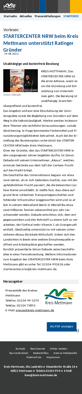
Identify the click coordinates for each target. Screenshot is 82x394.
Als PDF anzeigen (61, 326)
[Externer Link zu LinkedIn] (40, 387)
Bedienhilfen (41, 353)
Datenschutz (33, 357)
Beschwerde (37, 348)
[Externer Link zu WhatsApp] (60, 387)
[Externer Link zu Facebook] (11, 387)
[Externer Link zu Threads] (30, 387)
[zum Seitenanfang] (78, 330)
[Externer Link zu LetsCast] (70, 387)
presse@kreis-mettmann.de (35, 310)
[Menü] (76, 6)
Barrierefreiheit (18, 353)
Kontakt (20, 348)
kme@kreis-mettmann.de (41, 375)
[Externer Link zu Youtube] (50, 387)
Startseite (10, 16)
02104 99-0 (53, 371)
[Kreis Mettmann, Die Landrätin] (41, 371)
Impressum (53, 357)
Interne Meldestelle (65, 353)
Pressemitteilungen (48, 16)
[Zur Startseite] (10, 6)
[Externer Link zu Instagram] (20, 387)
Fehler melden (58, 348)
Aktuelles (26, 16)
